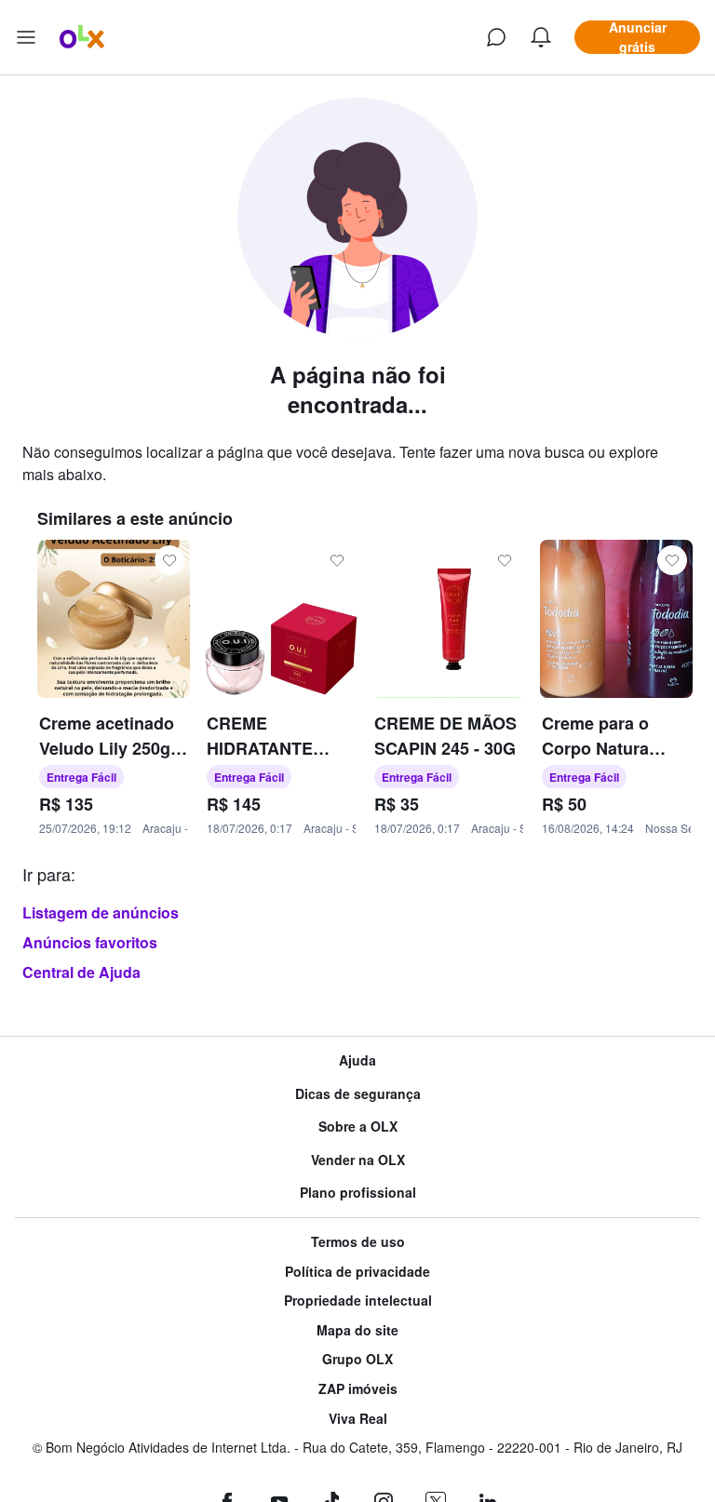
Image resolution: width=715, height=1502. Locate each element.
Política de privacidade (357, 1272)
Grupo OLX (357, 1359)
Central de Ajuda (81, 972)
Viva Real (358, 1419)
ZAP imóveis (358, 1389)
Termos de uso (358, 1242)
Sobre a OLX (358, 1126)
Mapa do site (357, 1330)
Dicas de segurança (358, 1094)
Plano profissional (358, 1192)
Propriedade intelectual (358, 1300)
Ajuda (357, 1060)
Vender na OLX (358, 1160)
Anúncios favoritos (89, 942)
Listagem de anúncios (100, 912)
